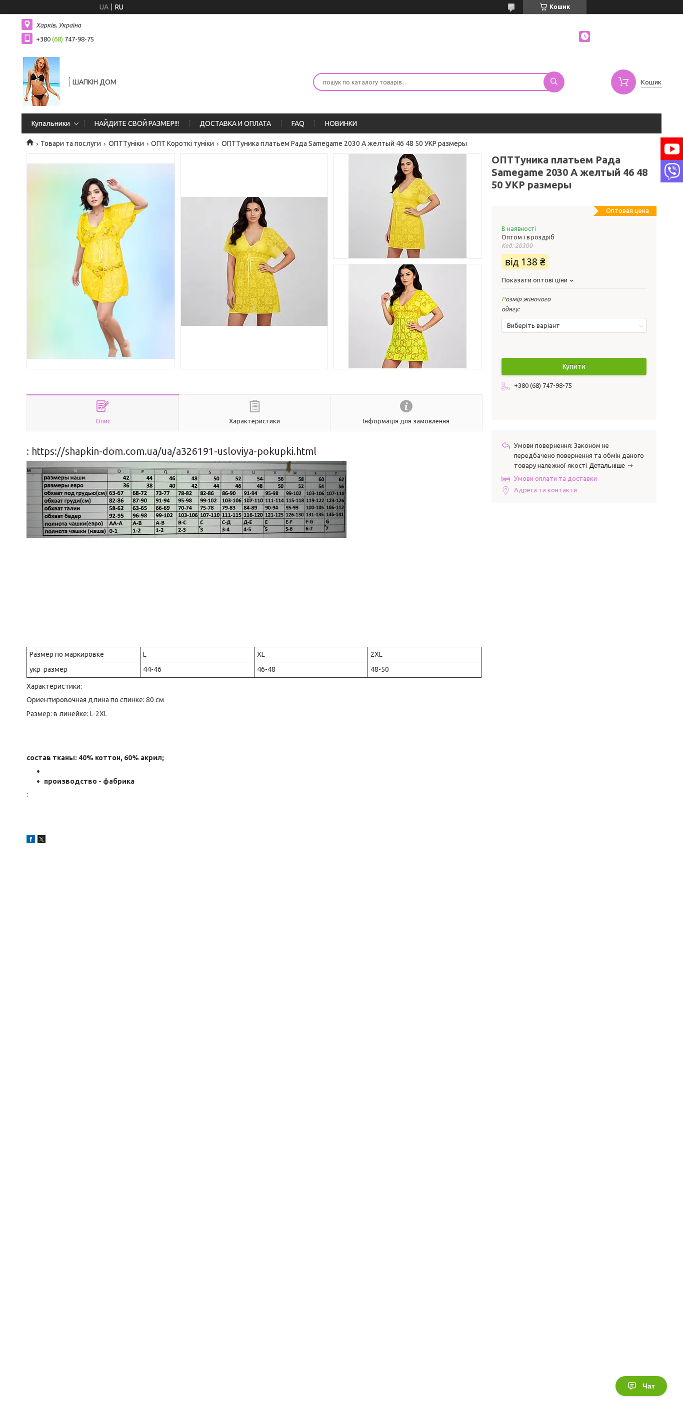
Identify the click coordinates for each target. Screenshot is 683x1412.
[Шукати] (554, 81)
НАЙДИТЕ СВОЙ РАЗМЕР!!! (136, 123)
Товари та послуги (70, 143)
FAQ (298, 123)
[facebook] (30, 841)
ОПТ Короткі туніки (182, 143)
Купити (574, 366)
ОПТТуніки (126, 143)
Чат (648, 1386)
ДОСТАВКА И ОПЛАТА (235, 123)
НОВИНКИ (341, 123)
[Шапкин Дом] (41, 81)
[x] (42, 841)
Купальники (51, 123)
